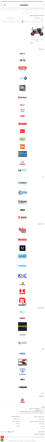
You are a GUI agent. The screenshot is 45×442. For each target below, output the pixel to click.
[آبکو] (22, 60)
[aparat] (2, 432)
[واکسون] (22, 387)
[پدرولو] (22, 183)
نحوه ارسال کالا (41, 419)
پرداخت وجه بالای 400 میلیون (39, 416)
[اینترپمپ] (22, 88)
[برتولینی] (22, 154)
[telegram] (13, 432)
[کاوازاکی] (22, 292)
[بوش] (22, 162)
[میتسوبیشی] (22, 379)
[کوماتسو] (22, 326)
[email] (6, 432)
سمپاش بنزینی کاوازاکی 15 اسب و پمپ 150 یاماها (37, 40)
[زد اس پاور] (22, 248)
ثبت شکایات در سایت (16, 421)
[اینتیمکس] (22, 97)
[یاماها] (22, 400)
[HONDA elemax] (22, 116)
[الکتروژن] (22, 78)
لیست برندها (41, 49)
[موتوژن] (22, 372)
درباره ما (18, 426)
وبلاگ (43, 428)
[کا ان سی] (22, 275)
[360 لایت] (22, 53)
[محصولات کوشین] (22, 362)
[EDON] (22, 105)
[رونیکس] (22, 240)
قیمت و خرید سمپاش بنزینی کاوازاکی (27, 13)
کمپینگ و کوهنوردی (15, 416)
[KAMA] (22, 124)
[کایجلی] (22, 301)
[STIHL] (22, 146)
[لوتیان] (22, 343)
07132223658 (37, 410)
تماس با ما (42, 426)
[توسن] (22, 202)
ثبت (2, 437)
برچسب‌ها (36, 13)
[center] (43, 8)
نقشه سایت (18, 423)
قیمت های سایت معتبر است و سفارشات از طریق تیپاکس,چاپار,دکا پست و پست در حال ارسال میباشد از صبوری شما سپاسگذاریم (22, 1)
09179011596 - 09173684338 (34, 409)
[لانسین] (22, 334)
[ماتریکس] (22, 354)
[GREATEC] (22, 110)
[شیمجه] (22, 266)
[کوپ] (22, 318)
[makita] (22, 131)
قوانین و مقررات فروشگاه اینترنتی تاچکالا (37, 421)
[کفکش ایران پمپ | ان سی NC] (22, 312)
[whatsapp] (4, 432)
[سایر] (22, 256)
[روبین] (22, 230)
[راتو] (22, 217)
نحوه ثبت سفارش (16, 419)
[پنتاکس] (22, 193)
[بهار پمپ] (22, 170)
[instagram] (11, 432)
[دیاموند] (22, 210)
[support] (8, 432)
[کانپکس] (22, 283)
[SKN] (22, 139)
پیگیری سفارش (41, 423)
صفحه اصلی (41, 13)
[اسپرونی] (22, 68)
